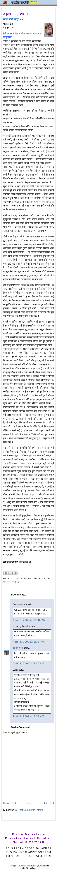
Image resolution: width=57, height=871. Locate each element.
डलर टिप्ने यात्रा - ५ (13, 19)
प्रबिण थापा (18, 648)
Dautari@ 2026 (24, 866)
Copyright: (12, 866)
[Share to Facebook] (13, 573)
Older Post (48, 803)
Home (29, 803)
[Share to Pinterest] (16, 573)
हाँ (25, 562)
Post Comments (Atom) (30, 810)
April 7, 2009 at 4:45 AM (28, 663)
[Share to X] (10, 573)
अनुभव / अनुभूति (11, 582)
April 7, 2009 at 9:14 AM (28, 716)
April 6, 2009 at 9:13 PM (28, 642)
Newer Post (9, 803)
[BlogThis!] (7, 573)
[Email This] (4, 573)
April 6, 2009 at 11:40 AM (29, 620)
